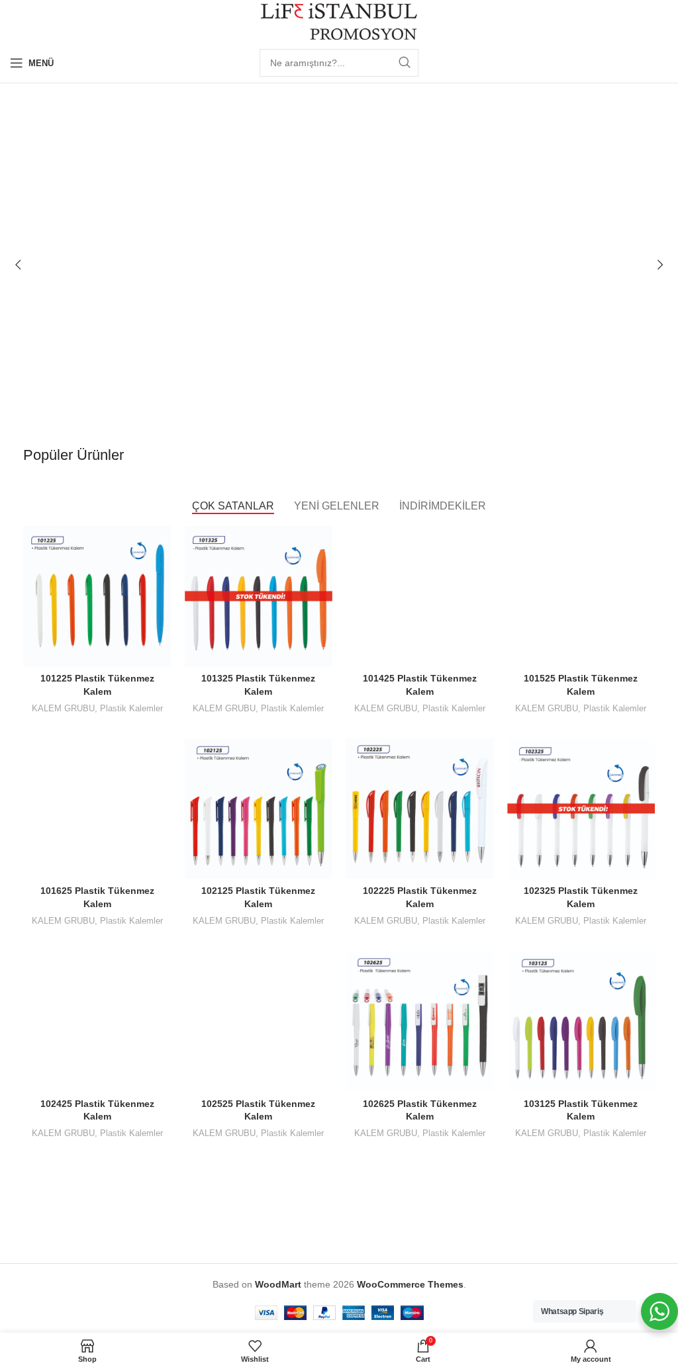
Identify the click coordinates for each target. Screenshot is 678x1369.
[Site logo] (339, 20)
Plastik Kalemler (131, 708)
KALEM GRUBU (63, 708)
